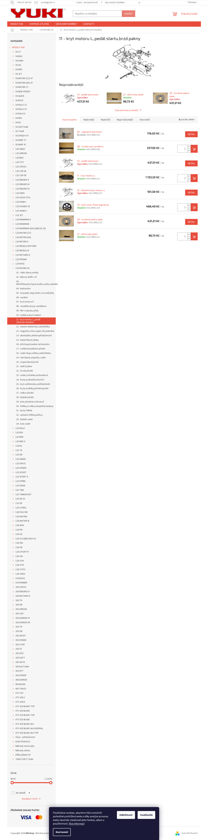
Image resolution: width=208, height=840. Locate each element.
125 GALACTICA (22, 197)
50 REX (18, 118)
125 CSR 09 (20, 175)
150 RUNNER (21, 582)
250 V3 (18, 649)
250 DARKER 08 (22, 622)
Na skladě (23, 793)
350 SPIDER (20, 675)
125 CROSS (20, 166)
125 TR (18, 450)
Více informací (77, 824)
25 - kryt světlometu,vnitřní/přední (33, 384)
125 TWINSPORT (23, 494)
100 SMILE (20, 149)
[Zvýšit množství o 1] (189, 147)
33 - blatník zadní (24, 419)
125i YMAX (20, 574)
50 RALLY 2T (21, 105)
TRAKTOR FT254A (24, 759)
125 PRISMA (21, 259)
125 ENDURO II (22, 180)
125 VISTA (20, 498)
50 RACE (19, 100)
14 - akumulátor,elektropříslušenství (34, 335)
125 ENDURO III (22, 184)
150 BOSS (20, 578)
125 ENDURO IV (22, 188)
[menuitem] (16, 24)
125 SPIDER (20, 468)
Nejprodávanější (125, 119)
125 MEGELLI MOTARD (25, 246)
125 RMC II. (20, 441)
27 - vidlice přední (25, 393)
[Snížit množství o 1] (189, 151)
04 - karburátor (23, 288)
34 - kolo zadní (23, 424)
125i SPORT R (22, 552)
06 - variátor (22, 297)
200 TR (18, 600)
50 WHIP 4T (20, 144)
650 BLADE (20, 684)
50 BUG (18, 56)
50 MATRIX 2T (22, 87)
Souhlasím (146, 815)
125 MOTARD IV (22, 255)
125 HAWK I (20, 202)
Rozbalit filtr (29, 799)
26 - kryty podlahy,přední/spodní (32, 388)
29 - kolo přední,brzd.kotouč (30, 401)
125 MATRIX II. (22, 241)
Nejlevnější (89, 119)
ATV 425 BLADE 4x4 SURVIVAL (29, 728)
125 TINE (19, 490)
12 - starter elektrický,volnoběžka (33, 326)
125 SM (18, 454)
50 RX (18, 122)
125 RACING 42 (22, 268)
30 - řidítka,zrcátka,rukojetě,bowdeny (34, 406)
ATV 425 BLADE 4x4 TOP (26, 733)
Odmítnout (126, 815)
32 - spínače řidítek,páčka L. (29, 415)
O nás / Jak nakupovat (87, 2)
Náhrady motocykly (24, 746)
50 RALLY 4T (21, 109)
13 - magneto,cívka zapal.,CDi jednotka (35, 331)
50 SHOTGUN (21, 127)
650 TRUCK (20, 688)
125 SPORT (20, 472)
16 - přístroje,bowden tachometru (32, 344)
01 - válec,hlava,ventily (27, 272)
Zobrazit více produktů (126, 110)
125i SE (18, 534)
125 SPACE (20, 463)
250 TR (18, 626)
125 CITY (19, 162)
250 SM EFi (20, 635)
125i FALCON (21, 512)
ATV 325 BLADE (22, 719)
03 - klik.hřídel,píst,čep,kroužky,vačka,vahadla (36, 283)
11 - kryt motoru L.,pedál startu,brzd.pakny (28, 321)
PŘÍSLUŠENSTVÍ (22, 755)
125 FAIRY (20, 193)
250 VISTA (20, 662)
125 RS (18, 446)
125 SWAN (20, 485)
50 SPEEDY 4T (22, 135)
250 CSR (19, 613)
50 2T (18, 52)
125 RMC (19, 437)
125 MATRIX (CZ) (23, 233)
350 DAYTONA (22, 666)
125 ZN (18, 503)
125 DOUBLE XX (22, 206)
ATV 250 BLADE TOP (25, 706)
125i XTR (19, 565)
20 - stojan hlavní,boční (27, 362)
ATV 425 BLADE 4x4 (24, 724)
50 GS (18, 65)
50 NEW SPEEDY (22, 91)
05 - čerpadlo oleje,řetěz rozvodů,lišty (35, 293)
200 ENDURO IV (22, 591)
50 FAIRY (19, 60)
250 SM (18, 631)
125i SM (19, 543)
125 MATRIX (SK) (23, 237)
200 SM (18, 604)
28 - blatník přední (25, 397)
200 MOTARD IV (22, 596)
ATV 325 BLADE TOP (25, 715)
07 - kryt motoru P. (25, 301)
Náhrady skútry (22, 750)
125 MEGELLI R (22, 250)
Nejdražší (105, 119)
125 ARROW (21, 153)
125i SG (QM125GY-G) (25, 538)
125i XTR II (20, 569)
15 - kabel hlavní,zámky (27, 340)
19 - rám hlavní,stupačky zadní (31, 357)
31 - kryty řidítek (24, 410)
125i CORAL (20, 507)
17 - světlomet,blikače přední (30, 348)
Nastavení (62, 832)
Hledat (128, 13)
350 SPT (19, 671)
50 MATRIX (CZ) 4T (24, 78)
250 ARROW (21, 609)
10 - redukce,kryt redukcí (28, 315)
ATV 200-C (20, 697)
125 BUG (19, 157)
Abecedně (145, 119)
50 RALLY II (20, 113)
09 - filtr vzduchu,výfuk (27, 310)
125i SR (19, 547)
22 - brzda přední (24, 370)
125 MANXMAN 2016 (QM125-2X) (30, 228)
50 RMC (19, 69)
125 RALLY (20, 428)
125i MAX (19, 525)
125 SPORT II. (21, 476)
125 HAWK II (21, 211)
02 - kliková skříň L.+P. (26, 277)
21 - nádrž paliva (24, 366)
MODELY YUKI (18, 47)
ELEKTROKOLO (22, 741)
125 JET (19, 215)
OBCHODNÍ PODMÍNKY (115, 2)
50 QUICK (19, 96)
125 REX (19, 432)
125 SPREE (20, 481)
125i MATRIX (21, 516)
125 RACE (19, 263)
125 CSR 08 (20, 171)
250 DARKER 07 (22, 618)
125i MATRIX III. (22, 521)
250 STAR (20, 644)
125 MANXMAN (22, 224)
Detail (191, 134)
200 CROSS (20, 587)
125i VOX (19, 560)
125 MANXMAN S (23, 219)
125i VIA (19, 556)
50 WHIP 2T (20, 140)
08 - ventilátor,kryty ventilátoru (31, 306)
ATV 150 (19, 693)
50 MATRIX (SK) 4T (24, 83)
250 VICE (19, 653)
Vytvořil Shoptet (190, 833)
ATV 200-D (20, 702)
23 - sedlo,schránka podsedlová (32, 375)
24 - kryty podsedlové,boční (30, 379)
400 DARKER (21, 680)
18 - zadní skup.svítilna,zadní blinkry (33, 353)
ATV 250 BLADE (22, 710)
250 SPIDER (20, 640)
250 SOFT (20, 657)
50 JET (18, 74)
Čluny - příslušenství (25, 737)
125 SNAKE (20, 459)
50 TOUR (19, 131)
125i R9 (18, 529)
